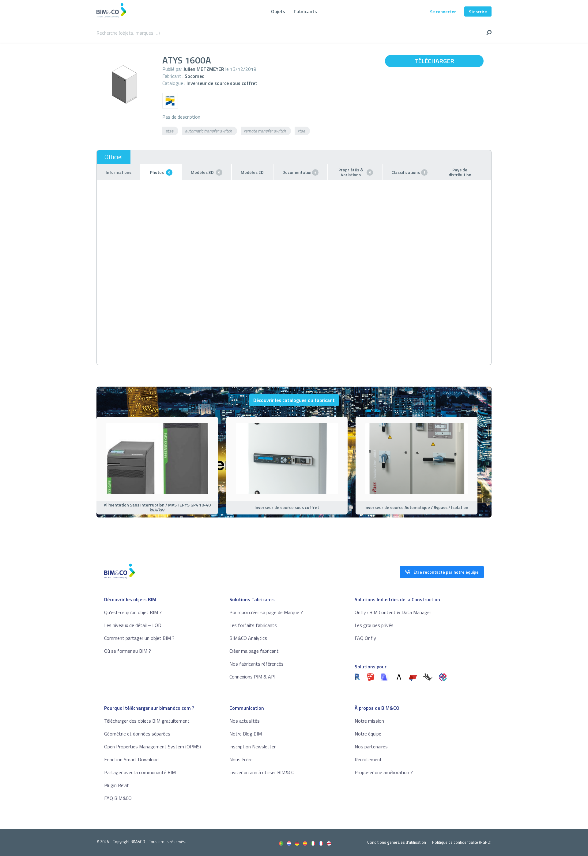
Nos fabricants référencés (256, 663)
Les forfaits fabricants (253, 625)
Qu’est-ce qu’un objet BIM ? (133, 612)
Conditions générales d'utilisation (396, 842)
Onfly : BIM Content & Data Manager (393, 612)
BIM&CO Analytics (248, 638)
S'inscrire (478, 11)
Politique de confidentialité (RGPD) (462, 842)
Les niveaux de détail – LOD (132, 625)
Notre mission (369, 720)
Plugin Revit (116, 785)
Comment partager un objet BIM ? (139, 638)
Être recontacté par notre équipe (446, 572)
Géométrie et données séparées (137, 733)
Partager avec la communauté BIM (140, 772)
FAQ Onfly (365, 638)
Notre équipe (368, 733)
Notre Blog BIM (245, 733)
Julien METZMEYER (203, 69)
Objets (278, 11)
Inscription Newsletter (252, 746)
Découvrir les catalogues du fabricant (294, 400)
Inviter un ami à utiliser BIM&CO (262, 772)
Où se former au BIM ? (127, 651)
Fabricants (305, 11)
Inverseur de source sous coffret (222, 83)
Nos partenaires (371, 746)
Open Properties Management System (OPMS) (152, 746)
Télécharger (434, 61)
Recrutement (368, 759)
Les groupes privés (374, 625)
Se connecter (443, 11)
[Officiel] (113, 157)
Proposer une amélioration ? (384, 772)
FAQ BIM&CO (118, 798)
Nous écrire (241, 759)
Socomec (194, 76)
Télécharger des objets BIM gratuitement (147, 720)
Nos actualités (244, 720)
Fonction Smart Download (131, 759)
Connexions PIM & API (252, 676)
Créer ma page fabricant (254, 651)
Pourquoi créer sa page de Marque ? (266, 612)
